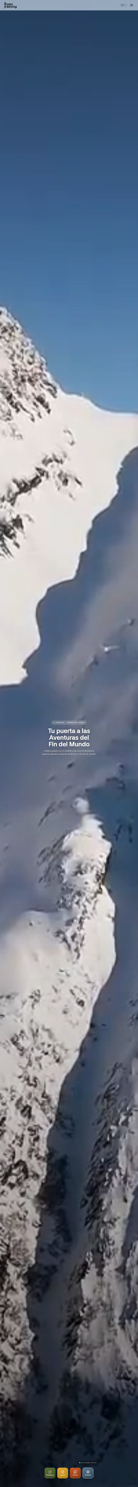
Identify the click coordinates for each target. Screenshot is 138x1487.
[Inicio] (10, 5)
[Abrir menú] (131, 5)
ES (122, 5)
